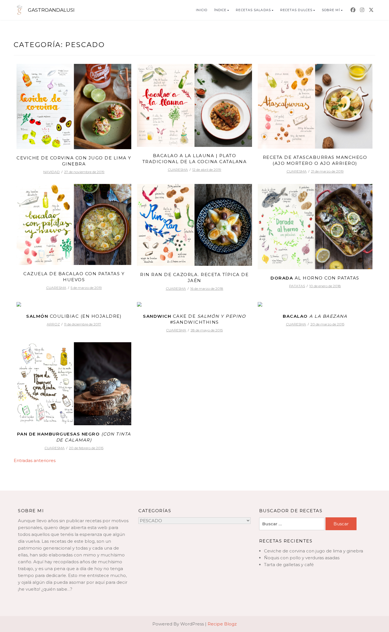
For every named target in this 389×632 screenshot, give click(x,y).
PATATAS (297, 286)
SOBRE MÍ (331, 10)
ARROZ (53, 324)
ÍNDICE (220, 10)
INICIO (201, 10)
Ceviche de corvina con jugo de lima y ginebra (313, 551)
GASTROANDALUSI (51, 10)
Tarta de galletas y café (289, 564)
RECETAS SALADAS (253, 10)
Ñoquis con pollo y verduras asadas (301, 557)
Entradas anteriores (35, 460)
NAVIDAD (51, 172)
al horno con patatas (315, 278)
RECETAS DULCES (296, 10)
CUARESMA (178, 169)
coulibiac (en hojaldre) (74, 316)
